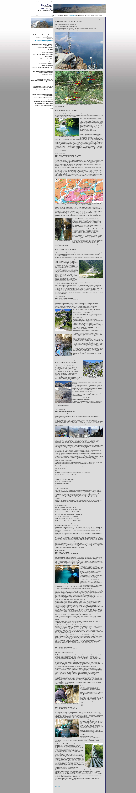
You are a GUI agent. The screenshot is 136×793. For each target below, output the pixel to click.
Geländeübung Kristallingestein (44, 89)
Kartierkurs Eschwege (47, 74)
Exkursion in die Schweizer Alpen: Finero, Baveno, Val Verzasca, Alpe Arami (42, 68)
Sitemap (50, 0)
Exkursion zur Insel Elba (46, 58)
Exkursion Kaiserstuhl (47, 92)
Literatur (92, 15)
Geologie (60, 15)
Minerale (66, 15)
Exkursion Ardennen (47, 52)
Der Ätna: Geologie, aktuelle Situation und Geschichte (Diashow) (43, 72)
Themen (87, 15)
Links (100, 15)
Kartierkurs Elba (48, 56)
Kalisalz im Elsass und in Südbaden (43, 101)
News (96, 15)
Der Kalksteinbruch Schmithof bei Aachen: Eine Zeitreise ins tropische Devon (43, 107)
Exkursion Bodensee (47, 84)
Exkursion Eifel (49, 50)
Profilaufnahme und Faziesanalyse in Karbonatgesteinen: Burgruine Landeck (42, 87)
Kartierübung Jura (48, 61)
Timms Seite (72, 15)
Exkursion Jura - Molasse (46, 63)
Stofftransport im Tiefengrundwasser (43, 35)
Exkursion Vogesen (47, 65)
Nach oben (57, 786)
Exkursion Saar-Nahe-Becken (45, 47)
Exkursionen (80, 15)
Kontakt (45, 0)
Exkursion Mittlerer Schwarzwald (44, 103)
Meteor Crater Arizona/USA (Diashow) (43, 54)
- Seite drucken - (99, 19)
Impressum (39, 0)
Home (55, 15)
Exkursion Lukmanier (47, 77)
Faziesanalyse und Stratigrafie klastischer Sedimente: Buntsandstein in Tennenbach (42, 80)
